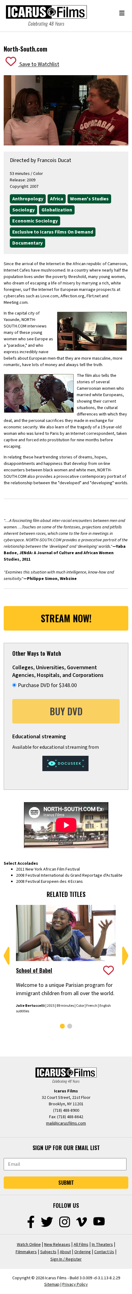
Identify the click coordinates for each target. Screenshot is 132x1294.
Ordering (82, 1252)
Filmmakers (26, 1252)
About (65, 1252)
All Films (81, 1245)
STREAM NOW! (66, 618)
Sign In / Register (66, 1259)
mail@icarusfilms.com (66, 1123)
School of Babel (34, 970)
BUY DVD (66, 711)
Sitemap (52, 1284)
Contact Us (104, 1252)
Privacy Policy (75, 1284)
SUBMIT (66, 1182)
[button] (7, 956)
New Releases (57, 1245)
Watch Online (29, 1245)
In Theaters (102, 1245)
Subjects (48, 1252)
